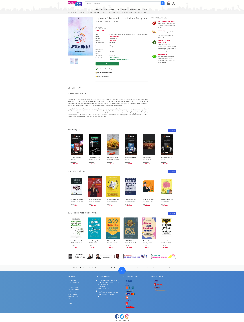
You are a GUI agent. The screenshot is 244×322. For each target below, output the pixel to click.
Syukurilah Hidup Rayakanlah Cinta (170, 199)
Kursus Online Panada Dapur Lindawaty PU (118, 158)
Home (69, 268)
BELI (108, 64)
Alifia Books (113, 40)
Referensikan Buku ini (103, 76)
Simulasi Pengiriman (73, 292)
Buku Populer (93, 268)
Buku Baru (76, 268)
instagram (127, 316)
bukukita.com (125, 321)
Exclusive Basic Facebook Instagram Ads (172, 158)
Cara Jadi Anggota (73, 280)
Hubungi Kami (71, 303)
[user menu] (173, 3)
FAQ (69, 299)
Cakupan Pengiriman (73, 290)
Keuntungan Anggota (74, 283)
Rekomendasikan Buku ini (104, 73)
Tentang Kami (141, 268)
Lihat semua (172, 130)
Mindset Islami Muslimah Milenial (152, 241)
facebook (117, 316)
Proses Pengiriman (73, 296)
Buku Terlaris (83, 268)
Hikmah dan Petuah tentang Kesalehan (172, 241)
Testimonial (165, 50)
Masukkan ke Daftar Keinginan (105, 69)
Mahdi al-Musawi (114, 36)
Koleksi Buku (172, 268)
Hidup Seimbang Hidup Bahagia (115, 199)
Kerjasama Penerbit (152, 268)
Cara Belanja (71, 285)
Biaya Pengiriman (72, 294)
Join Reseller (163, 268)
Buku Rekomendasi (104, 268)
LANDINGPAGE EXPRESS (131, 158)
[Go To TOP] (122, 270)
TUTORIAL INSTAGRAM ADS (78, 158)
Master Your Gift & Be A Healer (151, 158)
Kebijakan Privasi (72, 301)
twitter (122, 316)
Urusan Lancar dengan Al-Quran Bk (152, 199)
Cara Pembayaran (73, 287)
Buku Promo (114, 268)
